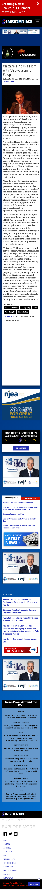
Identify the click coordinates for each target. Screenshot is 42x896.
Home (5, 840)
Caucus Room (8, 81)
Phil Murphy (10, 312)
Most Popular (11, 498)
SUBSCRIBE (21, 448)
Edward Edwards (10, 871)
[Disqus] (21, 354)
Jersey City (25, 308)
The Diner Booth (9, 859)
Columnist (7, 874)
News (5, 855)
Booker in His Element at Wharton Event (16, 8)
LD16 (35, 308)
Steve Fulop (23, 312)
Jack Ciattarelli (11, 308)
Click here (8, 316)
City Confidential (10, 863)
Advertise (7, 848)
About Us (7, 844)
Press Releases (8, 594)
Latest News (30, 498)
